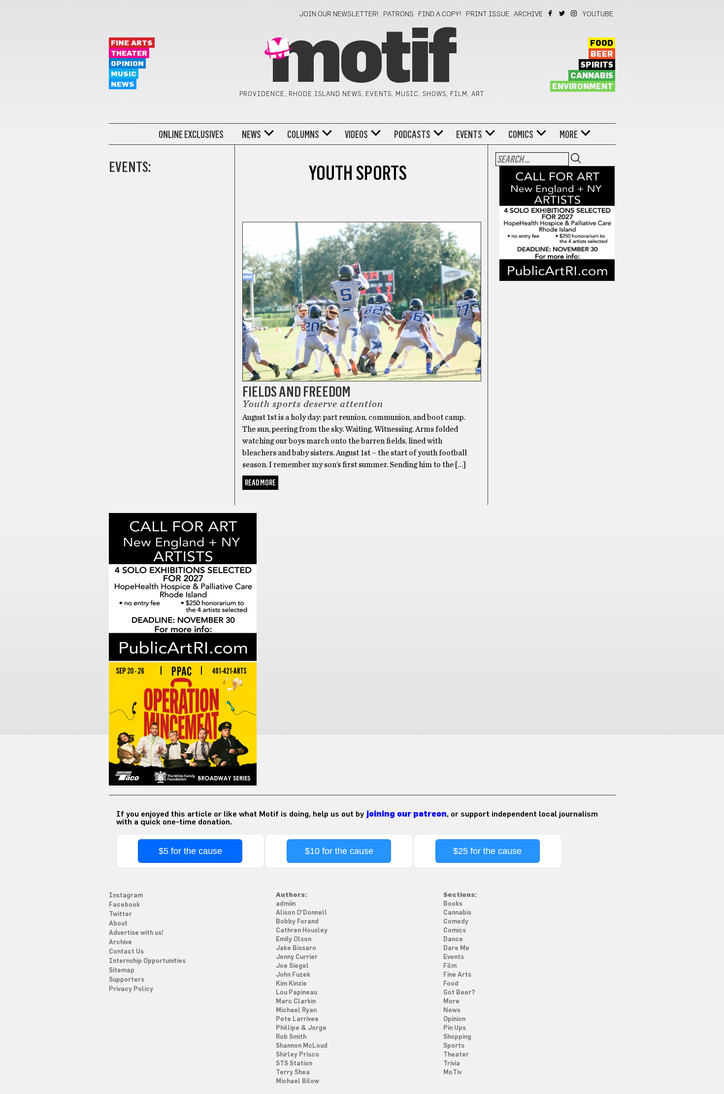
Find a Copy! (439, 14)
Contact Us (126, 952)
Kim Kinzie (291, 984)
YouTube (598, 14)
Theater (129, 53)
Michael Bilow (297, 1081)
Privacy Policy (131, 989)
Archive (528, 14)
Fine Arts (132, 43)
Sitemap (121, 970)
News (122, 84)
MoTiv (452, 1072)
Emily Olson (293, 939)
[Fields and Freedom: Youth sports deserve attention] (361, 296)
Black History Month (285, 216)
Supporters (126, 980)
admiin (286, 904)
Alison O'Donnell (301, 913)
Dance (453, 939)
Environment (582, 87)
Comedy (455, 922)
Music (123, 74)
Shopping (457, 1037)
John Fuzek (293, 975)
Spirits (597, 65)
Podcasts (412, 134)
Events (469, 134)
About (118, 924)
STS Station (294, 1063)
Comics (520, 134)
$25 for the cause (487, 851)
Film (450, 966)
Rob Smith (291, 1037)
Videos (356, 134)
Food (601, 43)
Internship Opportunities (147, 961)
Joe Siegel (292, 966)
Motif (361, 59)
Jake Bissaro (296, 948)
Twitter (562, 13)
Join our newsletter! (339, 14)
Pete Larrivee (297, 1019)
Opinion (127, 64)
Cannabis (591, 76)
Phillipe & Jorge (301, 1028)
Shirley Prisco (297, 1055)
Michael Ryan (296, 1010)
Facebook (551, 13)
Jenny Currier (297, 957)
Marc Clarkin (296, 1001)
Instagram (574, 13)
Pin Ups (454, 1028)
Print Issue (487, 14)
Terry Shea (293, 1072)
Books (452, 904)
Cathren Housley (302, 930)
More (568, 134)
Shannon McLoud (302, 1046)
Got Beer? (459, 993)
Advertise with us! (136, 933)
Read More (260, 482)
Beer (602, 54)
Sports (453, 1046)
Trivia (451, 1063)
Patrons (398, 14)
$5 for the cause (190, 851)
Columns (303, 134)
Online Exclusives (191, 134)
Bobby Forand (297, 922)
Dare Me (456, 948)
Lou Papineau (296, 993)
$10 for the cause (339, 851)
